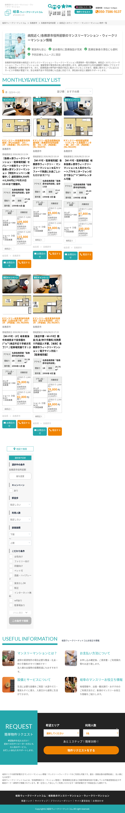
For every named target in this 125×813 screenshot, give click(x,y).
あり (16, 490)
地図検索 (59, 13)
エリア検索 (50, 13)
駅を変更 (20, 476)
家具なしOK (20, 583)
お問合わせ (10, 264)
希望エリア (52, 725)
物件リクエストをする (81, 750)
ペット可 (18, 570)
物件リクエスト (84, 11)
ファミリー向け (21, 561)
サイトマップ (41, 801)
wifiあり (18, 600)
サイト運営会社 (82, 801)
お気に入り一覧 (84, 7)
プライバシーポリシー (61, 801)
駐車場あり (19, 605)
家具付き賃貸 (69, 13)
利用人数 (90, 725)
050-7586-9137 (110, 11)
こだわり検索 (63, 13)
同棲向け (18, 565)
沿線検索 (54, 13)
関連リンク (26, 801)
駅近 (16, 587)
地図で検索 (21, 448)
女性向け (18, 556)
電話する (25, 262)
